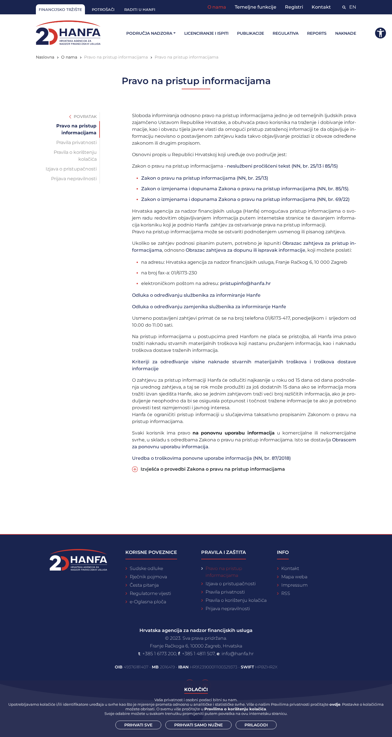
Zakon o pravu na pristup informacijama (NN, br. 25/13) (204, 178)
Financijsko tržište (60, 9)
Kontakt (321, 7)
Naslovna (45, 57)
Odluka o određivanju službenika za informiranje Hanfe (196, 295)
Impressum (294, 585)
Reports (317, 33)
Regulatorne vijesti (150, 593)
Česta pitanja (144, 585)
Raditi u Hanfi (139, 9)
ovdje (334, 704)
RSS (285, 593)
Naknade (345, 33)
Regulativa (285, 33)
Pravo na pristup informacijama (76, 129)
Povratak (85, 116)
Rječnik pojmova (148, 576)
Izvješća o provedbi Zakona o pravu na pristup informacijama (213, 469)
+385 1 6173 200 (159, 653)
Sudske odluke (146, 568)
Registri (294, 7)
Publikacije (250, 33)
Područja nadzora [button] (149, 33)
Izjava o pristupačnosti (71, 169)
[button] (380, 33)
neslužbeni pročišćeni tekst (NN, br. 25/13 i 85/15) (282, 166)
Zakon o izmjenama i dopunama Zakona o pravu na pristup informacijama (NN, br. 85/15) (244, 188)
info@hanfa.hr (238, 653)
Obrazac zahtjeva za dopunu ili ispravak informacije (245, 250)
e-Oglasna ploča (148, 601)
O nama (216, 7)
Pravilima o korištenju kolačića (235, 709)
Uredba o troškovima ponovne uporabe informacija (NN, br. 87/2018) (211, 458)
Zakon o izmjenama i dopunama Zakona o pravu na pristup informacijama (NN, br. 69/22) (245, 199)
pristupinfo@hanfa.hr (245, 283)
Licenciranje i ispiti (206, 33)
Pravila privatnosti (76, 142)
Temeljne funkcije (255, 7)
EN (352, 7)
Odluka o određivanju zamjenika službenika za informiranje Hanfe (209, 306)
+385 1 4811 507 (198, 653)
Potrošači (103, 9)
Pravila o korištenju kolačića (75, 156)
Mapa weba (294, 576)
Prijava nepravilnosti (74, 178)
